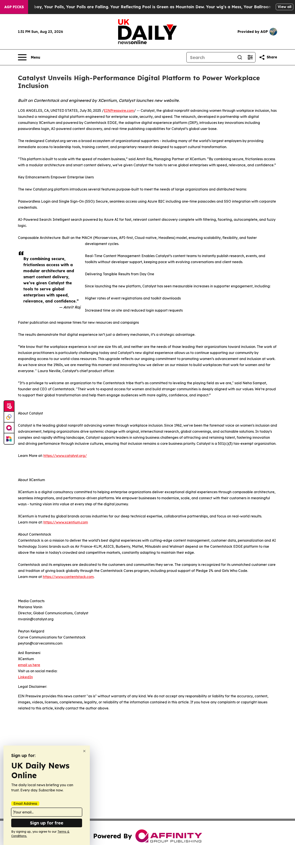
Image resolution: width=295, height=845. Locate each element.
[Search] (240, 57)
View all (284, 7)
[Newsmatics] (9, 438)
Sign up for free (46, 823)
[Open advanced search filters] (250, 57)
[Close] (84, 751)
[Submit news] (9, 406)
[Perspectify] (9, 417)
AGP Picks (14, 7)
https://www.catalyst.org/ (65, 455)
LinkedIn (25, 677)
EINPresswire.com (119, 110)
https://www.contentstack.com (68, 577)
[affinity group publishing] (9, 427)
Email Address (25, 803)
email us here (29, 665)
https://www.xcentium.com (65, 522)
